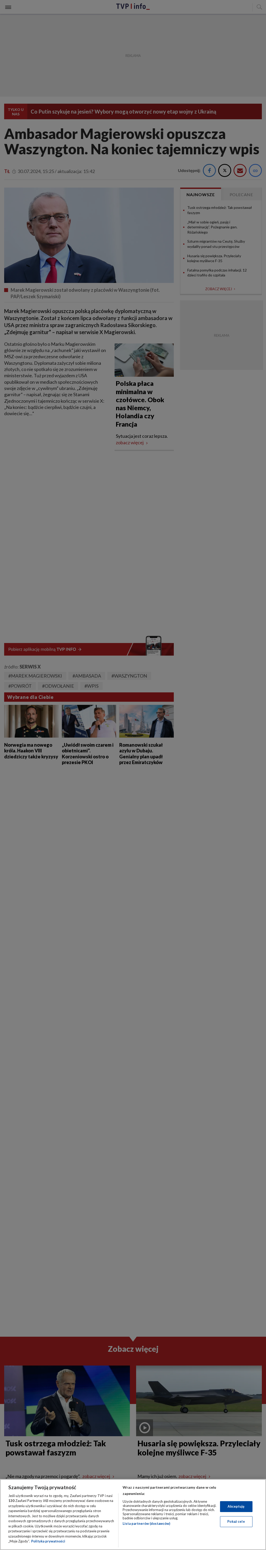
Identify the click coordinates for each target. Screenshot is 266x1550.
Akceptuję (236, 1506)
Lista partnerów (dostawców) (146, 1523)
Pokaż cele (236, 1521)
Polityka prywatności (48, 1541)
